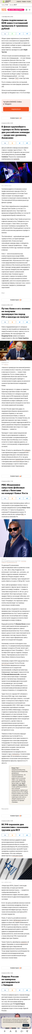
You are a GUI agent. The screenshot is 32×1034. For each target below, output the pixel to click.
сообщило (27, 450)
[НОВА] (15, 10)
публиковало (17, 920)
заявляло (24, 942)
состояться (5, 663)
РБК (22, 514)
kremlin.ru (6, 364)
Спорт (3, 293)
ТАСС (17, 78)
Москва (12, 4)
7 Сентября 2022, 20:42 (7, 16)
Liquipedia (16, 159)
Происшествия (5, 808)
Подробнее (25, 1022)
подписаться (16, 109)
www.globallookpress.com (11, 562)
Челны (3, 4)
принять (26, 1025)
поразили (18, 459)
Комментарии (16, 118)
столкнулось (15, 754)
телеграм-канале (17, 855)
